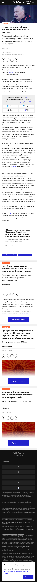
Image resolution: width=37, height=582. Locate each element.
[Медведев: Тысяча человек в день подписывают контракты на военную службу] (3, 418)
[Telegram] (18, 467)
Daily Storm (18, 2)
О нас (5, 458)
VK (30, 102)
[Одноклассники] (18, 482)
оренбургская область (9, 255)
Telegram (20, 102)
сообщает (12, 72)
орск (29, 255)
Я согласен (28, 576)
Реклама (6, 461)
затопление (22, 255)
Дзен (25, 102)
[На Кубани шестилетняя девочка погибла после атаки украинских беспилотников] (3, 294)
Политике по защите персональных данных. (12, 503)
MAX (27, 97)
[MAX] (18, 488)
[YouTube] (18, 472)
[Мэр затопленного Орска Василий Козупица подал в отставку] (3, 60)
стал (10, 213)
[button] (3, 3)
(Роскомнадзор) (13, 495)
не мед (13, 166)
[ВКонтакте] (18, 477)
